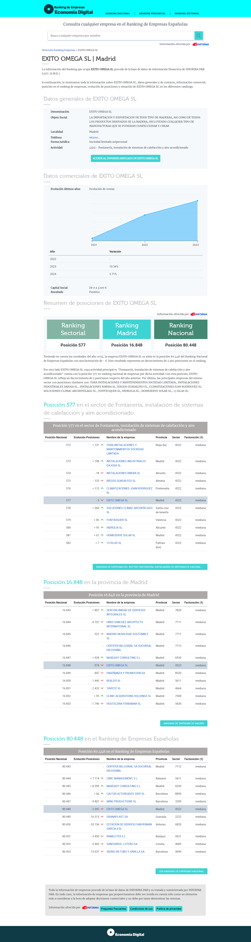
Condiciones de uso (141, 908)
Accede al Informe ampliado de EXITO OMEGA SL (125, 158)
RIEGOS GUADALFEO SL (121, 481)
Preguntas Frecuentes (113, 908)
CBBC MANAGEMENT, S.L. (122, 778)
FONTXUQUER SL (117, 520)
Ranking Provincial (152, 13)
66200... (94, 137)
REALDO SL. (114, 680)
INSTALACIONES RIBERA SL (123, 473)
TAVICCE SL (114, 688)
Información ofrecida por (175, 44)
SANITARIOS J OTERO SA (122, 844)
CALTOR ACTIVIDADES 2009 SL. (126, 794)
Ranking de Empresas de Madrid (184, 723)
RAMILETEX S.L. (116, 836)
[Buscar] (198, 35)
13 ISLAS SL (114, 543)
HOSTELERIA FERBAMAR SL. (124, 703)
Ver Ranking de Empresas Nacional (181, 871)
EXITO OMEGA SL (117, 500)
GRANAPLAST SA (117, 817)
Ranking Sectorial (187, 13)
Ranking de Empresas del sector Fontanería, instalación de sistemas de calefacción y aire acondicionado (151, 567)
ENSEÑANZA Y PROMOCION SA (126, 673)
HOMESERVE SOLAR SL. (121, 535)
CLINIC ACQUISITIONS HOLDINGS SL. (129, 696)
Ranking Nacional (118, 13)
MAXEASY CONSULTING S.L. (124, 658)
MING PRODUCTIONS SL (121, 801)
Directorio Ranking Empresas (58, 50)
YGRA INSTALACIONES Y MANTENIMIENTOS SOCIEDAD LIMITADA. (125, 449)
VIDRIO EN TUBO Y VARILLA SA (125, 851)
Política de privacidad (169, 908)
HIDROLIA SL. (115, 527)
